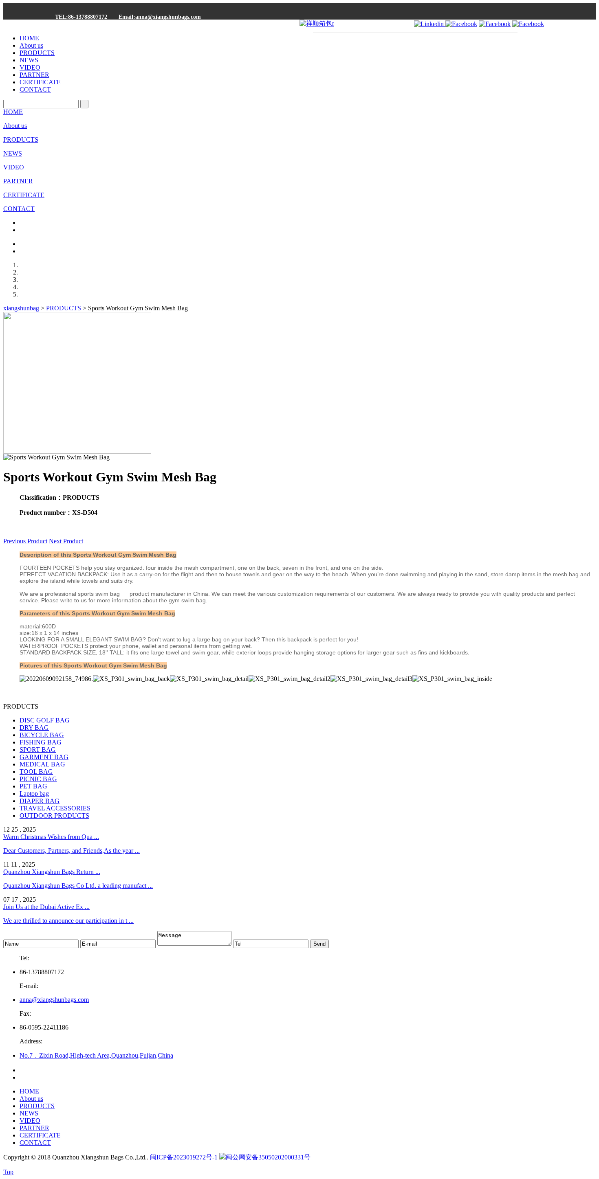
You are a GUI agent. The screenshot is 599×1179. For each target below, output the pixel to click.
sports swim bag (98, 594)
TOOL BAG (36, 771)
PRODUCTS (37, 52)
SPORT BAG (38, 749)
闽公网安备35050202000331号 (268, 1157)
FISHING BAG (41, 742)
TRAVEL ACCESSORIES (55, 808)
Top (8, 1171)
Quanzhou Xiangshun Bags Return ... (51, 871)
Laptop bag (34, 793)
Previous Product (25, 541)
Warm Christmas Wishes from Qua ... (51, 836)
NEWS (29, 60)
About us (31, 45)
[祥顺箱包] (317, 23)
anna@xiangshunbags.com (54, 999)
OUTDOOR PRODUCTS (54, 815)
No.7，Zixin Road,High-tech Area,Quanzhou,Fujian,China (96, 1055)
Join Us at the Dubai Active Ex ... (46, 906)
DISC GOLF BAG (45, 720)
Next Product (66, 541)
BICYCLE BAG (42, 734)
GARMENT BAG (44, 756)
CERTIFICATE (40, 82)
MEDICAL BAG (42, 764)
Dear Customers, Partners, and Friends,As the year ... (71, 850)
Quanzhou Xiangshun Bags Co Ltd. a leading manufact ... (78, 885)
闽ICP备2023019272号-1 (184, 1157)
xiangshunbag (21, 308)
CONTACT (35, 89)
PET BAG (33, 786)
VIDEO (30, 67)
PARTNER (34, 74)
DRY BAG (34, 727)
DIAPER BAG (39, 800)
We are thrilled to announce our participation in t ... (68, 920)
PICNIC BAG (38, 778)
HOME (29, 38)
